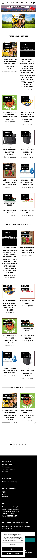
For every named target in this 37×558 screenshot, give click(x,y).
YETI (4, 492)
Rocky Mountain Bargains (10, 482)
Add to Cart (27, 54)
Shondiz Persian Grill (27, 211)
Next (35, 422)
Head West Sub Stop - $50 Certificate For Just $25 (10, 115)
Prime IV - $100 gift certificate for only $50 (27, 182)
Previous (2, 422)
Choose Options (10, 54)
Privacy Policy (7, 464)
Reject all (13, 549)
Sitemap (5, 471)
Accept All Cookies (13, 553)
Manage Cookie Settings (26, 552)
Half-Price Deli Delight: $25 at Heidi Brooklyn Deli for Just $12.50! (27, 117)
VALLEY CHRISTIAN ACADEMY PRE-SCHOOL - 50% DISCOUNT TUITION (9, 63)
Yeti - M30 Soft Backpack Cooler (9, 152)
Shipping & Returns (8, 469)
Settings (13, 544)
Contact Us (6, 467)
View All (5, 496)
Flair (25, 550)
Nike (4, 494)
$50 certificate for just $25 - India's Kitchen (10, 182)
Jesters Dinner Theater (9, 211)
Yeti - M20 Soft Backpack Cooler (27, 152)
